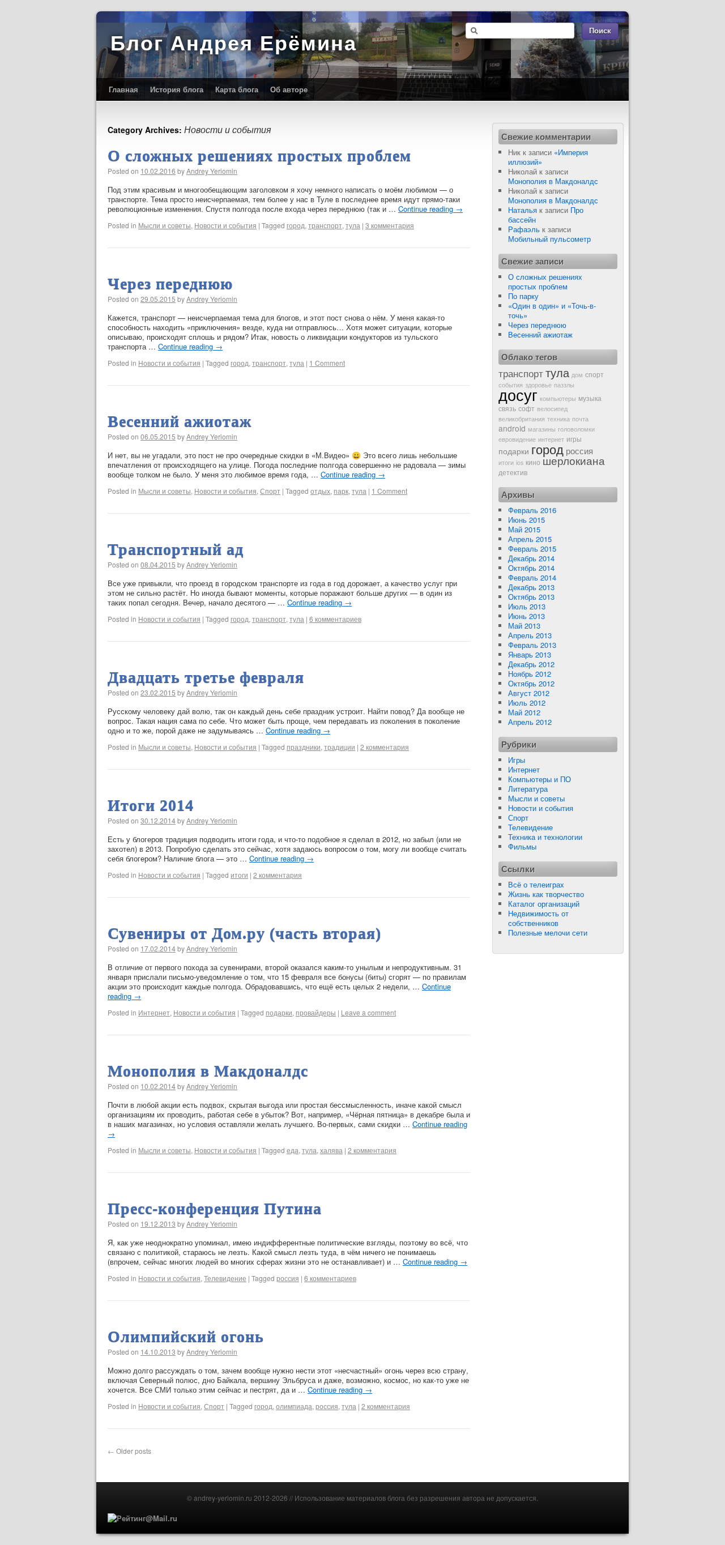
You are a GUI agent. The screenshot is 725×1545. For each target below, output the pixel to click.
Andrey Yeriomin (211, 171)
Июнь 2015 (526, 519)
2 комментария (384, 747)
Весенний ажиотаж (179, 421)
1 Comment (327, 363)
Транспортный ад (176, 549)
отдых (320, 491)
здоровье (538, 385)
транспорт (325, 225)
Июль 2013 (526, 606)
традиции (339, 747)
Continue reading (430, 208)
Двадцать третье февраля (206, 677)
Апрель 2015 (530, 539)
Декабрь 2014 (531, 558)
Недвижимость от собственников (538, 918)
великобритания (521, 419)
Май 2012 (524, 712)
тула (353, 225)
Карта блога (236, 89)
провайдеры (316, 1012)
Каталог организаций (543, 903)
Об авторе (289, 89)
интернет (551, 439)
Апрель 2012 (530, 721)
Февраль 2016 (532, 510)
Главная (123, 89)
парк (341, 491)
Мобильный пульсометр (549, 238)
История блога (176, 89)
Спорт (270, 491)
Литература (528, 788)
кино (533, 462)
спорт (594, 374)
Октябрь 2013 (531, 596)
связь (507, 408)
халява (331, 1150)
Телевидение (225, 1278)
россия (287, 1278)
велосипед (552, 408)
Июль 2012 (526, 702)
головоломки (576, 429)
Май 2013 (524, 625)
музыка (590, 398)
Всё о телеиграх (536, 884)
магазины (542, 429)
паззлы (564, 385)
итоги (239, 875)
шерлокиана (574, 460)
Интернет (154, 1012)
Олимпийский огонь (186, 1336)
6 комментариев (335, 619)
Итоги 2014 (151, 805)
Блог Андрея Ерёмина (233, 43)
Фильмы (522, 846)
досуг (518, 394)
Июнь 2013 (526, 616)
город (296, 225)
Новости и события (225, 225)
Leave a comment (368, 1012)
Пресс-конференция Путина (215, 1208)
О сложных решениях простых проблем (259, 155)
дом (577, 374)
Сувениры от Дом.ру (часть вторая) (244, 933)
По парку (523, 296)
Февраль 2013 (532, 644)
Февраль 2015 (532, 548)
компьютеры (558, 398)
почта (580, 419)
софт (526, 408)
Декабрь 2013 (531, 587)
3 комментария (389, 225)
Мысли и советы (164, 225)
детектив (512, 472)
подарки (279, 1012)
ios (519, 462)
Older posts (129, 1451)
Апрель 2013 (530, 635)
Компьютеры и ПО (539, 779)
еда (292, 1150)
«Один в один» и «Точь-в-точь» (552, 310)
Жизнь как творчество (546, 894)
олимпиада (294, 1406)
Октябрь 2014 (531, 567)
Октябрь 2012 (531, 683)
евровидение (517, 439)
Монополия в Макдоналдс (208, 1070)
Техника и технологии (545, 836)
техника (558, 419)
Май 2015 (524, 529)
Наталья (522, 209)
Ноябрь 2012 (529, 673)
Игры (516, 759)
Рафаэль (524, 229)
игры (574, 438)
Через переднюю (170, 283)
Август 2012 (528, 693)
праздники (304, 747)
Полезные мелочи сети (547, 932)
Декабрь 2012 (531, 664)
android (512, 428)
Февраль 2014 (532, 577)
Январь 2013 (529, 654)
